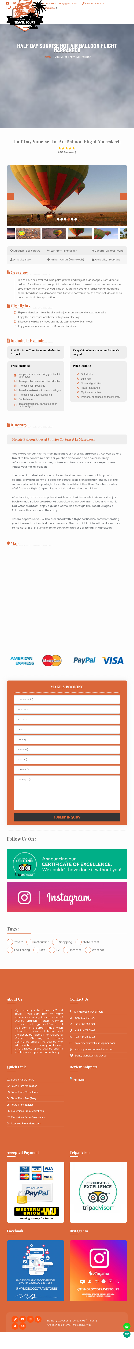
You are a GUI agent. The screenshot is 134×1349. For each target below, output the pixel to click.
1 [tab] (58, 219)
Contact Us (78, 1320)
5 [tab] (72, 219)
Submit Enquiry (67, 817)
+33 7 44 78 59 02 (85, 1030)
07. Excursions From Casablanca (26, 1117)
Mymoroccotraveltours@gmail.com (56, 3)
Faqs (91, 1320)
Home (47, 57)
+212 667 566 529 (94, 3)
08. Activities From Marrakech (24, 1123)
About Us (63, 1320)
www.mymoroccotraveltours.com (94, 1049)
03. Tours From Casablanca (22, 1092)
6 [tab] (75, 219)
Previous (10, 196)
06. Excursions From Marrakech (25, 1110)
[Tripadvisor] (127, 1334)
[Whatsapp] (127, 1326)
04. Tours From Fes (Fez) (21, 1098)
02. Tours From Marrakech (22, 1085)
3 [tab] (65, 219)
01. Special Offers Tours (20, 1079)
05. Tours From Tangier (20, 1104)
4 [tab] (68, 219)
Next (123, 196)
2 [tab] (61, 219)
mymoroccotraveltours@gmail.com (95, 1042)
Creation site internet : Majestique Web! (69, 1325)
